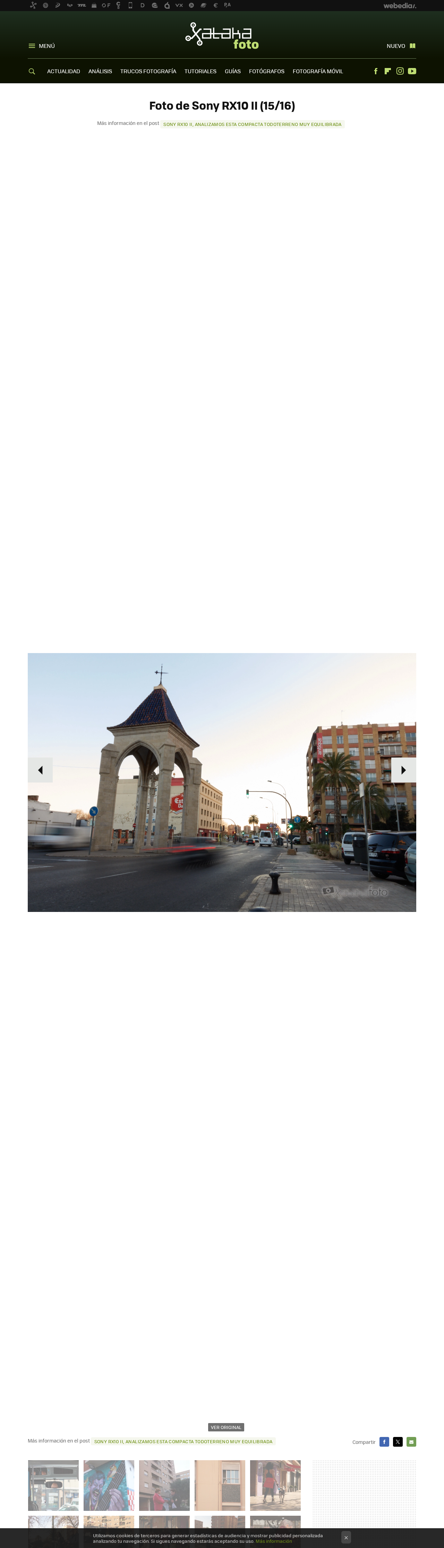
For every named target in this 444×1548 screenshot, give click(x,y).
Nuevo (396, 46)
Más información (274, 1541)
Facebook (376, 71)
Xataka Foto (222, 35)
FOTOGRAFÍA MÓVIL (318, 71)
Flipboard (388, 71)
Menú (47, 46)
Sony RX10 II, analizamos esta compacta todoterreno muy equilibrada (252, 124)
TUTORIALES (200, 71)
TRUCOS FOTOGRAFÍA (148, 71)
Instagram (400, 71)
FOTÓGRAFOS (266, 71)
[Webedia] (400, 5)
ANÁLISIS (100, 71)
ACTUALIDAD (63, 71)
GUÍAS (233, 71)
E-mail (411, 1442)
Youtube (412, 71)
